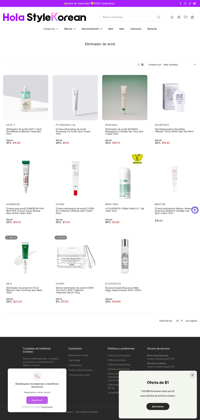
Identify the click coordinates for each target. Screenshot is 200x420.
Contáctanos (74, 365)
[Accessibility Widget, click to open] (194, 210)
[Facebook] (180, 3)
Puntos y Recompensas (80, 370)
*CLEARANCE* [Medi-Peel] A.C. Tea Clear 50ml (124, 209)
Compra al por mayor (79, 375)
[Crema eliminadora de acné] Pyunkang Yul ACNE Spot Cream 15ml (73, 131)
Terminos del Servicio (119, 369)
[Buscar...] (158, 17)
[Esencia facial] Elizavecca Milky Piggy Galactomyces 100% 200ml (123, 289)
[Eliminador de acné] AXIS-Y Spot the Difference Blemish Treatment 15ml (24, 131)
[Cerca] (192, 375)
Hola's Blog (74, 360)
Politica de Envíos (117, 360)
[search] (171, 17)
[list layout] (138, 64)
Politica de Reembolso (119, 364)
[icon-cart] (192, 17)
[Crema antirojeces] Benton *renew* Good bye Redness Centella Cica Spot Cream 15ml (174, 210)
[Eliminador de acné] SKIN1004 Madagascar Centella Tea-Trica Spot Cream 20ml (124, 131)
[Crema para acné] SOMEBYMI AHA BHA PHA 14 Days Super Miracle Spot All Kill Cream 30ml (25, 210)
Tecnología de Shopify (86, 411)
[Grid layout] (142, 64)
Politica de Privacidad (119, 355)
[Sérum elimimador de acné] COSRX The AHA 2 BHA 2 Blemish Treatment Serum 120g (75, 290)
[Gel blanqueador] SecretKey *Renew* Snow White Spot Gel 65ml (174, 130)
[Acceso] (178, 17)
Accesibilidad (115, 392)
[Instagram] (185, 3)
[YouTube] (194, 3)
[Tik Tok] (190, 3)
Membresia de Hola (78, 355)
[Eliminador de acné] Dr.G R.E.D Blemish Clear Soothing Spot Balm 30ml (24, 290)
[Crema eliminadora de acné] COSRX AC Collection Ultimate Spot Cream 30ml (75, 210)
